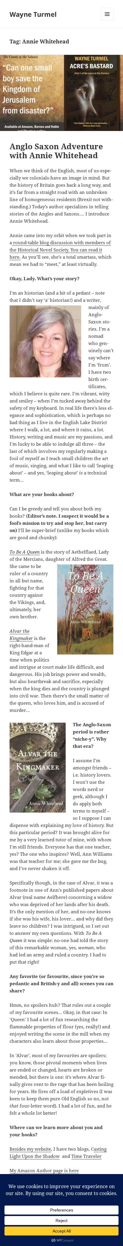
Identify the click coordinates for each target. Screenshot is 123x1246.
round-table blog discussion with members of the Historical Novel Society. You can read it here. (60, 249)
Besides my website (30, 1149)
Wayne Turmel (33, 14)
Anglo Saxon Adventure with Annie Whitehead (56, 151)
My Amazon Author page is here (44, 1170)
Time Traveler (86, 1156)
